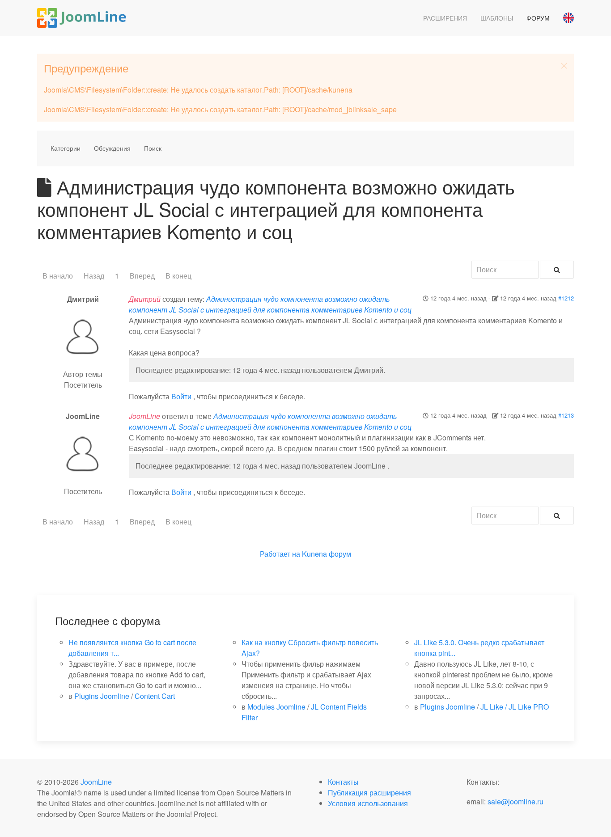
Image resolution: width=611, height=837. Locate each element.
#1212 (566, 298)
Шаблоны (496, 17)
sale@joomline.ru (515, 801)
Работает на (280, 554)
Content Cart (155, 696)
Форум (538, 17)
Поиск (152, 148)
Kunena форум (326, 554)
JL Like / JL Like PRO (514, 707)
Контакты (343, 782)
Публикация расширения (369, 792)
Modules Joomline (276, 707)
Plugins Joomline (101, 696)
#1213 (566, 415)
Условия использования (368, 803)
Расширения (445, 17)
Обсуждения (112, 148)
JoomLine (96, 782)
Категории (66, 148)
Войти (181, 396)
